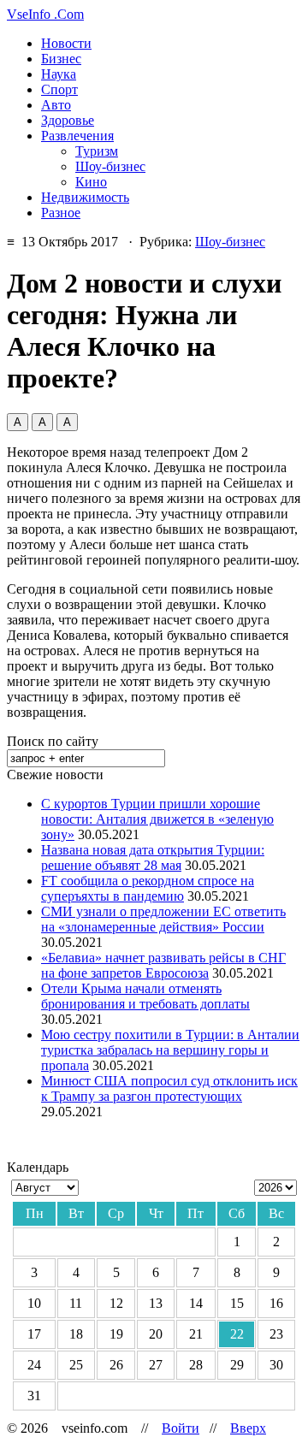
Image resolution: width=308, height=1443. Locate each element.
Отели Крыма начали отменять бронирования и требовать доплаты (145, 996)
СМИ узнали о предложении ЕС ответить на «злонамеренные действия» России (163, 919)
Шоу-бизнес (110, 166)
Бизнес (61, 58)
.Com (45, 14)
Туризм (96, 151)
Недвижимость (85, 197)
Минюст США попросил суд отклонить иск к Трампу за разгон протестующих (169, 1088)
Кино (91, 181)
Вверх (248, 1428)
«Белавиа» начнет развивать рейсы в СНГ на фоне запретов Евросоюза (163, 965)
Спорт (59, 89)
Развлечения (77, 135)
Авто (56, 105)
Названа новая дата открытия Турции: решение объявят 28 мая (152, 857)
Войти (180, 1428)
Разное (60, 212)
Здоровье (67, 120)
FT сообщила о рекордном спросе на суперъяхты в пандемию (147, 888)
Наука (58, 74)
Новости (66, 43)
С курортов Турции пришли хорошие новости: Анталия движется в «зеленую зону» (157, 819)
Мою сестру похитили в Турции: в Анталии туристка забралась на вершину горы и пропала (170, 1050)
